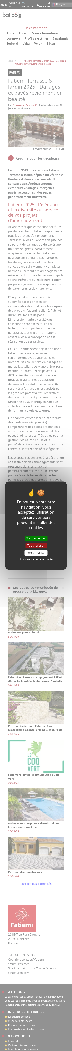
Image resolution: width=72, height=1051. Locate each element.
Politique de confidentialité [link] (36, 559)
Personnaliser (36, 553)
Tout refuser (36, 546)
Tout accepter (36, 538)
